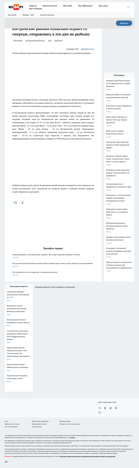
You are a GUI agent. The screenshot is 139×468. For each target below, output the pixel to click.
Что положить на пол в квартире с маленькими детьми (34, 273)
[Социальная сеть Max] (99, 412)
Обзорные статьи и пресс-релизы (69, 424)
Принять (124, 23)
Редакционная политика (39, 424)
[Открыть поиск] (128, 7)
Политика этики (37, 426)
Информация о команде (12, 424)
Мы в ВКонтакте (85, 6)
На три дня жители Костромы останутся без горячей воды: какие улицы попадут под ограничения (52, 264)
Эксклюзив (12, 15)
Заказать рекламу (47, 15)
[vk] (15, 202)
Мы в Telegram (35, 8)
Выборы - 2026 (28, 15)
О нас (6, 421)
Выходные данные (65, 421)
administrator (87, 49)
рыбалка (58, 40)
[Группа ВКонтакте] (99, 408)
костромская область (35, 40)
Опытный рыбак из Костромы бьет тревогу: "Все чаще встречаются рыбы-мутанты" (46, 256)
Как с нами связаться (11, 426)
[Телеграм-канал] (110, 408)
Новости (33, 6)
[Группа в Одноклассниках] (105, 408)
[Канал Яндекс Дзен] (116, 408)
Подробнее (71, 437)
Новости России (50, 6)
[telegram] (23, 202)
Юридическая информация (40, 421)
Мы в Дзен (103, 6)
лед (49, 40)
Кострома (18, 40)
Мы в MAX (67, 6)
